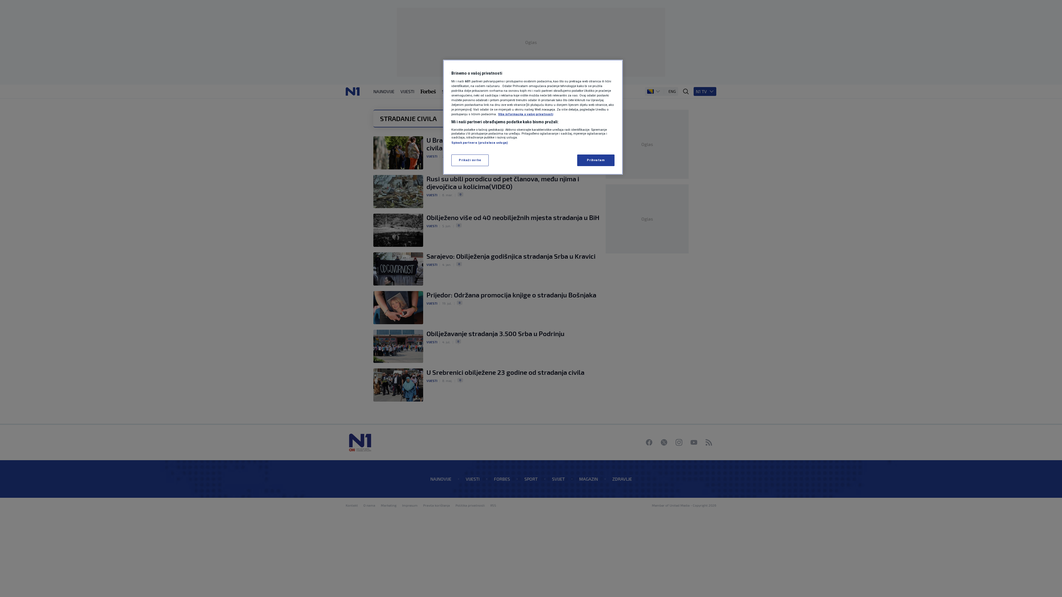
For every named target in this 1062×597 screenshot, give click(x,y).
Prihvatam (596, 160)
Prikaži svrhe (470, 160)
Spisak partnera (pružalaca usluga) (479, 143)
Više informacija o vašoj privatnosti (525, 114)
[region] (533, 117)
